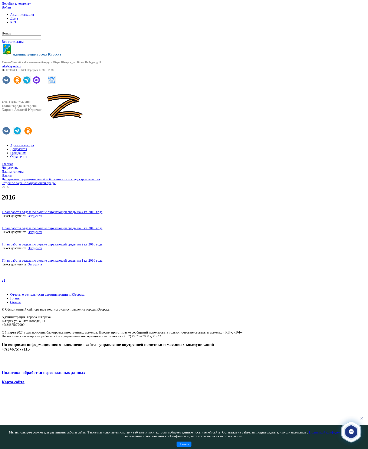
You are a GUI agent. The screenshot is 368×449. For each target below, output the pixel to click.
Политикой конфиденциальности (333, 432)
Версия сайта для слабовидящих (25, 29)
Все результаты (13, 41)
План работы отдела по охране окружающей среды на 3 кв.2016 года (52, 228)
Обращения (18, 156)
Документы (18, 149)
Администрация (22, 14)
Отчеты (15, 302)
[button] (351, 431)
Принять (184, 444)
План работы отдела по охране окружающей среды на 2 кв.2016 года (52, 244)
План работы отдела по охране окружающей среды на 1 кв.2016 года (52, 260)
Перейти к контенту (16, 3)
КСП (13, 22)
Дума (14, 18)
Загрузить (35, 216)
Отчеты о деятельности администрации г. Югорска (47, 294)
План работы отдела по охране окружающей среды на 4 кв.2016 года (52, 212)
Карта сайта (13, 382)
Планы (15, 298)
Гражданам (18, 153)
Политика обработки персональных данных (43, 372)
